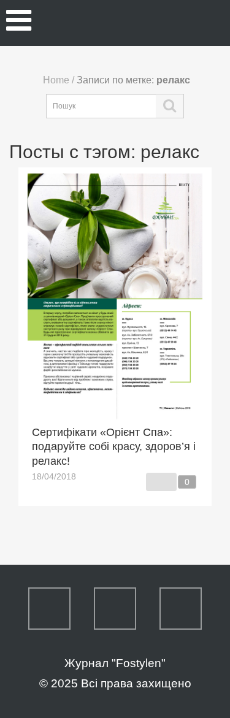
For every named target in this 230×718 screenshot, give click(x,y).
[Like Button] (161, 482)
